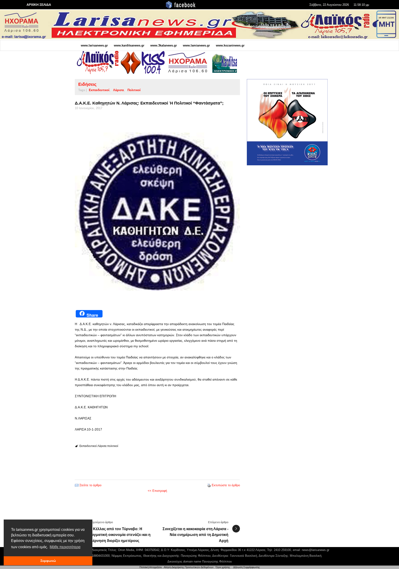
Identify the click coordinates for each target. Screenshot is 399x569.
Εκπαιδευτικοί (99, 90)
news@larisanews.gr (315, 550)
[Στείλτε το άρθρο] (77, 485)
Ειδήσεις (87, 84)
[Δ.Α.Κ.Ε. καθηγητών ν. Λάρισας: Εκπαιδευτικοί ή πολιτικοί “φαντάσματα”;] (157, 208)
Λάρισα (118, 90)
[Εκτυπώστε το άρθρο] (209, 485)
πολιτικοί (134, 90)
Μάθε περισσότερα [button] (65, 547)
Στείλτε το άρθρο (90, 485)
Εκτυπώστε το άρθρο (226, 485)
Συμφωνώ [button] (48, 561)
